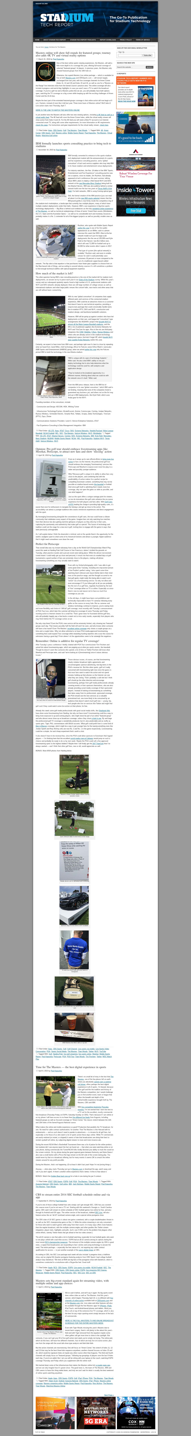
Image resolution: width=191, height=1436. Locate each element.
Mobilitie (87, 332)
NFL (56, 433)
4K (102, 130)
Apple (50, 1268)
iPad (80, 1378)
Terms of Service (143, 40)
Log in (153, 1432)
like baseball (99, 484)
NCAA (73, 438)
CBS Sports (57, 130)
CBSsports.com (103, 1301)
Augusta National (42, 1184)
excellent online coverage (77, 629)
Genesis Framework (131, 1432)
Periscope (57, 1057)
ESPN (65, 1181)
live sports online (85, 1054)
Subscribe (147, 55)
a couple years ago (103, 1365)
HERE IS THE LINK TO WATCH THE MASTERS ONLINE (58, 110)
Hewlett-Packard (96, 431)
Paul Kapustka (58, 59)
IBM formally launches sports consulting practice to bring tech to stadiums (73, 144)
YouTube (102, 1051)
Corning (67, 436)
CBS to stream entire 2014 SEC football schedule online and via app (73, 1196)
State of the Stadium (86, 280)
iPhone (85, 1378)
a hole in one (96, 718)
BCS (55, 1268)
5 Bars (94, 332)
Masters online (61, 133)
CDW (81, 332)
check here (104, 125)
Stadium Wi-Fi (98, 438)
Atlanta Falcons (58, 436)
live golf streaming (71, 1054)
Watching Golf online (49, 136)
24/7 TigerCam (98, 744)
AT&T (62, 431)
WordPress (145, 1432)
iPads (109, 1306)
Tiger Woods (82, 130)
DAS (72, 431)
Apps (50, 130)
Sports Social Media (59, 1051)
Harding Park (58, 1054)
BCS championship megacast (56, 1242)
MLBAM (50, 438)
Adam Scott (53, 1381)
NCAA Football (48, 433)
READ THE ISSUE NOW (126, 101)
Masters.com (70, 78)
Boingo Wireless (104, 332)
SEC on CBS (91, 1273)
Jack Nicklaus (78, 1184)
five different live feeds (81, 1117)
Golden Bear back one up (60, 1176)
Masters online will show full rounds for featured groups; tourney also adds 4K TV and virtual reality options (73, 54)
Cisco (67, 431)
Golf (64, 130)
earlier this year (83, 228)
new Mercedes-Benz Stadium (90, 183)
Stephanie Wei (104, 711)
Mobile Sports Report (56, 8)
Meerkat (95, 1054)
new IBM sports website (90, 198)
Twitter (91, 1051)
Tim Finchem (91, 1057)
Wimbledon (97, 433)
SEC (61, 433)
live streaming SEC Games (96, 1270)
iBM (92, 436)
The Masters (72, 130)
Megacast (39, 1273)
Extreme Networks (82, 431)
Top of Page (40, 1432)
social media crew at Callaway (81, 738)
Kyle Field (99, 436)
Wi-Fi (90, 433)
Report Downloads (108, 40)
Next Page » (109, 1395)
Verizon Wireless (81, 433)
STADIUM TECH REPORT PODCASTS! (83, 40)
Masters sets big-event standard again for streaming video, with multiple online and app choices (72, 1282)
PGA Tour (70, 1057)
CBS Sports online (72, 1270)
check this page (42, 125)
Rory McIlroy (97, 1383)
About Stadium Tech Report (54, 40)
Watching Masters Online (55, 1386)
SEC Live (98, 1212)
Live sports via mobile (86, 1049)
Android (61, 1381)
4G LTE (51, 431)
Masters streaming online (53, 1383)
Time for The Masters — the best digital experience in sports (71, 1067)
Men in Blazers (41, 726)
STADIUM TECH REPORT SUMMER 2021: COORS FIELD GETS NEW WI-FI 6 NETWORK (135, 80)
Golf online (64, 1184)
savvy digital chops (86, 1250)
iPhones (103, 1306)
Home (37, 40)
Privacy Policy (126, 40)
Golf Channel (72, 1049)
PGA (48, 1051)
